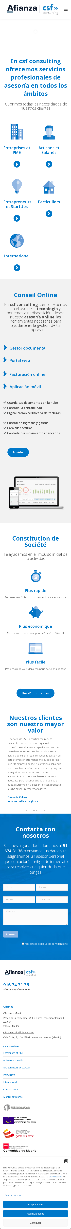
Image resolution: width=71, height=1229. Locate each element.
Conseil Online (10, 1068)
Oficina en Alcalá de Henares (18, 1011)
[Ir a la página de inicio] (20, 955)
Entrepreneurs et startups (17, 1046)
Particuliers (9, 1054)
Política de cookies (54, 1176)
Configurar (35, 1222)
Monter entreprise (13, 1076)
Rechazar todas (35, 1213)
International (10, 1061)
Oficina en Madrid (12, 992)
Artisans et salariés (13, 1039)
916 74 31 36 (16, 964)
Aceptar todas (35, 1204)
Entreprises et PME (13, 1032)
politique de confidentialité (53, 923)
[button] (66, 1161)
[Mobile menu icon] (66, 9)
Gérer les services (13, 1195)
